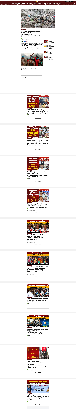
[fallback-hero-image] (46, 41)
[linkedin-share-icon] (25, 41)
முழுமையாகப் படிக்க (38, 149)
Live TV (54, 1)
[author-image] (21, 38)
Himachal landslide (24, 77)
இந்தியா (27, 3)
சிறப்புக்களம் (17, 3)
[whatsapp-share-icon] (21, 41)
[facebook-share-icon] (24, 41)
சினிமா (35, 3)
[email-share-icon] (26, 41)
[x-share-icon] (22, 41)
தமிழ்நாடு (23, 3)
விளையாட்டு (31, 3)
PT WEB (23, 38)
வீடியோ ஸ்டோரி (49, 3)
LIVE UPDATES (60, 3)
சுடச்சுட (13, 3)
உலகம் (45, 3)
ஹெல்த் (54, 3)
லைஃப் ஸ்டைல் (40, 3)
